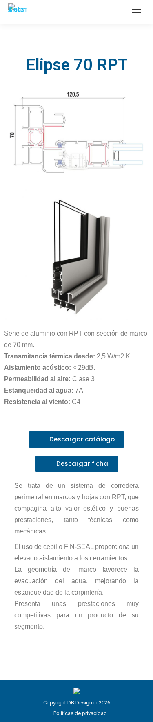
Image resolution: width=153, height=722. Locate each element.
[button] (76, 439)
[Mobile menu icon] (137, 12)
